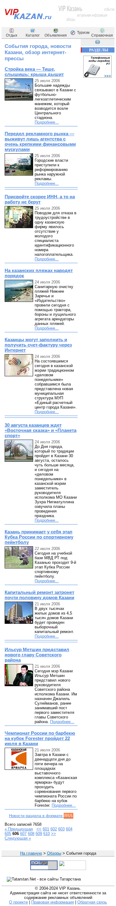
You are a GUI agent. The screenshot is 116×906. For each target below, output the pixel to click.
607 (23, 833)
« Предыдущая (19, 829)
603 (61, 829)
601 (46, 829)
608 (31, 833)
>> (53, 833)
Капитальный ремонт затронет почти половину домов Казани (39, 595)
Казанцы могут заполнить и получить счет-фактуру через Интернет (38, 345)
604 (69, 829)
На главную (31, 853)
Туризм (83, 32)
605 (8, 833)
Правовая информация (52, 902)
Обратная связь (92, 902)
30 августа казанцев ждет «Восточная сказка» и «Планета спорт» (40, 430)
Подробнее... (47, 122)
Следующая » (18, 838)
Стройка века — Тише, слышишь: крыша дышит (34, 71)
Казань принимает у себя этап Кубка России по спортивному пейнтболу (39, 537)
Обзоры (54, 853)
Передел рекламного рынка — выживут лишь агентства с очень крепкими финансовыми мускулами (40, 141)
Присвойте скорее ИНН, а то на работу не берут (40, 199)
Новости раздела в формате (41, 815)
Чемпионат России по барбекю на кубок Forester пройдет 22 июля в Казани (40, 738)
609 (39, 833)
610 (46, 833)
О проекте (18, 902)
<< (39, 829)
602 (53, 829)
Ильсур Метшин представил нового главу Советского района (37, 655)
